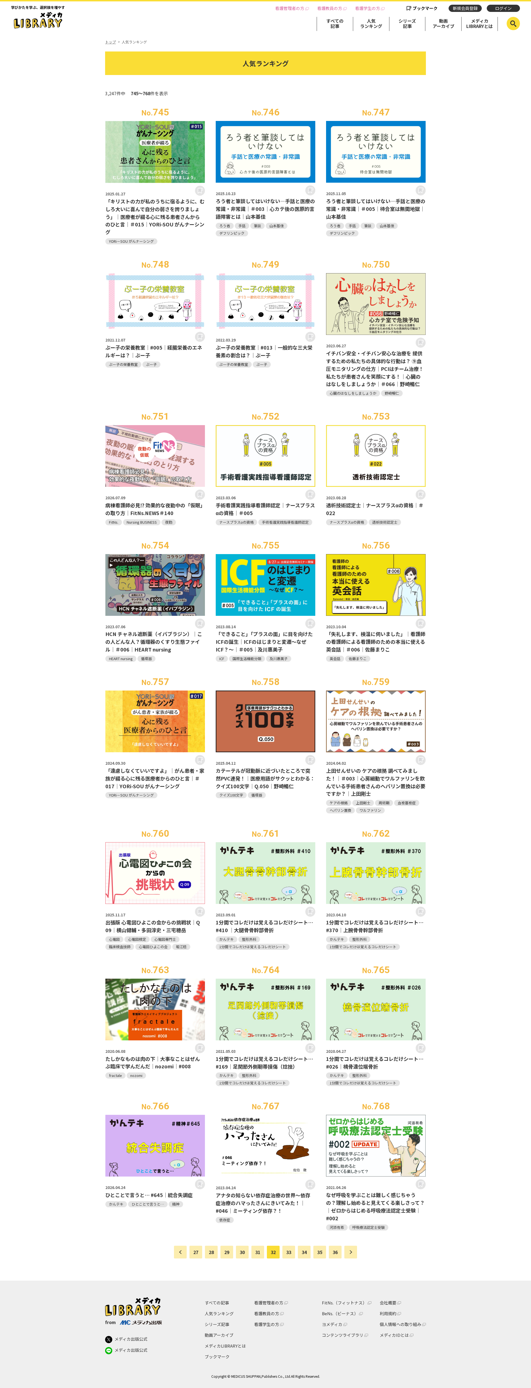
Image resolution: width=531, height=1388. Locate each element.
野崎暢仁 (392, 393)
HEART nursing (121, 658)
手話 (242, 225)
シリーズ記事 (407, 23)
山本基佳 (276, 225)
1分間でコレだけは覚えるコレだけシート (252, 946)
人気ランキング (371, 23)
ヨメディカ (332, 1324)
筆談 (257, 225)
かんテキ (226, 939)
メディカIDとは (394, 1335)
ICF (221, 658)
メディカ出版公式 (130, 1339)
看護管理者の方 (289, 8)
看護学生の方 (367, 8)
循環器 (146, 658)
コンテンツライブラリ (342, 1335)
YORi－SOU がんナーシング (131, 241)
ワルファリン (370, 810)
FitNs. (113, 522)
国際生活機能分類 (247, 658)
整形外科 (249, 939)
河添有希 (337, 1227)
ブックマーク (425, 8)
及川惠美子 (279, 658)
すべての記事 (334, 23)
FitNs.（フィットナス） (344, 1303)
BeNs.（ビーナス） (340, 1313)
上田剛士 (363, 802)
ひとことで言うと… (148, 1204)
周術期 (384, 802)
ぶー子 (151, 364)
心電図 (114, 939)
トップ (110, 42)
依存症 (224, 1219)
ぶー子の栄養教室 (123, 364)
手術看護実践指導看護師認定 (285, 522)
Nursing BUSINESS (142, 522)
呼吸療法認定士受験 (368, 1227)
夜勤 (168, 522)
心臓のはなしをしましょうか (353, 393)
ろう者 (224, 225)
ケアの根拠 (339, 802)
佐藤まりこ (358, 658)
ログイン (503, 8)
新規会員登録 (465, 8)
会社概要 (388, 1303)
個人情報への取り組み (400, 1324)
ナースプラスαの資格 (236, 522)
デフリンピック (231, 233)
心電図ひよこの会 (153, 946)
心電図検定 (137, 939)
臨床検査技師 (120, 946)
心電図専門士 (165, 939)
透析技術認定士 (384, 522)
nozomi (136, 1075)
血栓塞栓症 (407, 802)
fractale (115, 1075)
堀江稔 (181, 946)
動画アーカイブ (443, 23)
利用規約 (388, 1313)
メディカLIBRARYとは (479, 23)
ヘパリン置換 (340, 810)
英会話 (335, 658)
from (110, 1322)
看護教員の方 (329, 8)
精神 (175, 1204)
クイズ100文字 (231, 795)
